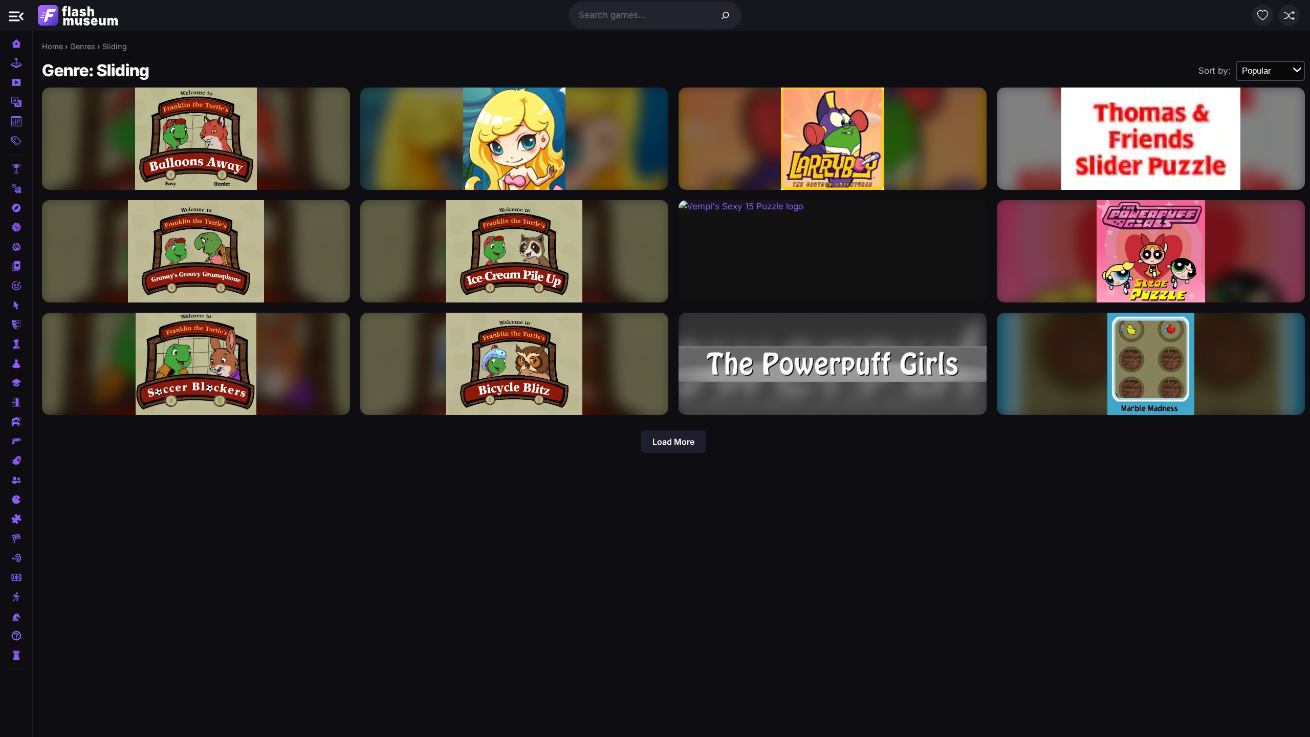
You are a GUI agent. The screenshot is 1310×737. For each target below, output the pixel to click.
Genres (82, 46)
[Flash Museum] (78, 15)
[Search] (725, 15)
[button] (16, 15)
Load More (673, 442)
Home (52, 46)
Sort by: (1214, 71)
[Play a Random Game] (1289, 15)
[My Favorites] (1262, 15)
